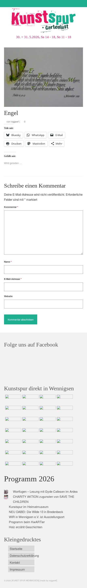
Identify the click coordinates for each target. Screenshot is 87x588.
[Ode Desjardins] (47, 455)
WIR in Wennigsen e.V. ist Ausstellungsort (36, 517)
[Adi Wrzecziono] (47, 433)
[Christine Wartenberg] (29, 411)
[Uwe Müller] (12, 444)
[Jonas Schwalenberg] (64, 444)
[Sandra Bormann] (12, 466)
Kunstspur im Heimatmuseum (29, 506)
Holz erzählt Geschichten (25, 527)
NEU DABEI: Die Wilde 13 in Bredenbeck (36, 512)
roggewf (15, 121)
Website (8, 296)
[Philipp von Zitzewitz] (12, 433)
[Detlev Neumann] (29, 466)
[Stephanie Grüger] (29, 455)
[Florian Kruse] (64, 455)
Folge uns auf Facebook (31, 344)
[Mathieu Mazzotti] (64, 411)
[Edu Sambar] (12, 400)
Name (8, 261)
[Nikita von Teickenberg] (12, 455)
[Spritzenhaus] (64, 466)
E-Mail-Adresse (12, 278)
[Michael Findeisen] (64, 433)
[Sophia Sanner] (29, 433)
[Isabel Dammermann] (47, 400)
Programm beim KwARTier (27, 522)
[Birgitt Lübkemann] (29, 422)
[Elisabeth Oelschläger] (47, 466)
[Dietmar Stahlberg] (64, 422)
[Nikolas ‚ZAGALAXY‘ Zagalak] (12, 422)
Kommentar (11, 206)
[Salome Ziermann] (29, 400)
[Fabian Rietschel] (12, 411)
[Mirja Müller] (47, 422)
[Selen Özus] (47, 444)
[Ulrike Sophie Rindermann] (47, 411)
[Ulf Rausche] (64, 400)
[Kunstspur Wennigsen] (43, 21)
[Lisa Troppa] (29, 444)
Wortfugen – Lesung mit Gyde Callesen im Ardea (45, 491)
